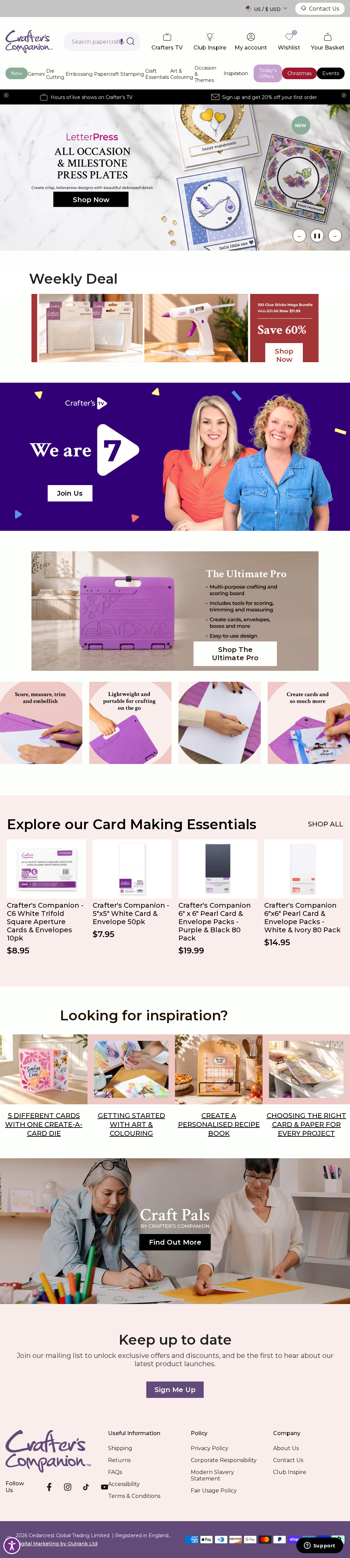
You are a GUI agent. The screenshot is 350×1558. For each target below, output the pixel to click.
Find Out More (175, 1242)
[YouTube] (104, 1487)
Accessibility (124, 1484)
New (16, 73)
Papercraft (106, 74)
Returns (119, 1460)
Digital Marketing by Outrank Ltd (56, 1544)
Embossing (79, 74)
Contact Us (324, 8)
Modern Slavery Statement (212, 1475)
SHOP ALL (325, 824)
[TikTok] (86, 1487)
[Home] (56, 1451)
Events (330, 73)
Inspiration (236, 73)
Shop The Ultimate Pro (235, 654)
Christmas (299, 73)
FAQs (115, 1472)
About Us (286, 1448)
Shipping (120, 1448)
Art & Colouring (181, 74)
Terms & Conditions (134, 1496)
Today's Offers (268, 73)
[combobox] (102, 41)
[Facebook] (49, 1487)
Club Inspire (289, 1472)
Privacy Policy (209, 1448)
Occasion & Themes (205, 74)
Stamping (132, 74)
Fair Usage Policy (214, 1490)
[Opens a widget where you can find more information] (319, 1546)
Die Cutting (55, 74)
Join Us (70, 493)
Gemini (36, 74)
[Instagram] (67, 1487)
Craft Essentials (157, 74)
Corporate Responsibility (224, 1460)
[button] (121, 41)
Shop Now (91, 199)
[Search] (130, 41)
